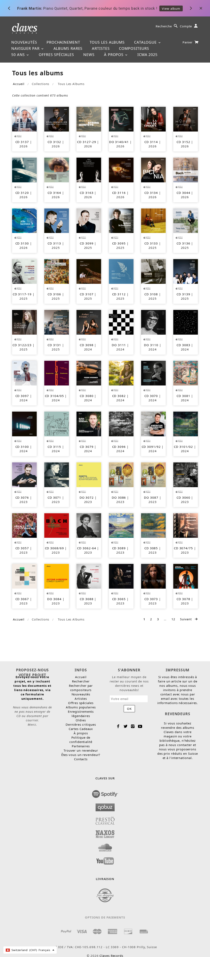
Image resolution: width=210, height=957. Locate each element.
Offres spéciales (56, 54)
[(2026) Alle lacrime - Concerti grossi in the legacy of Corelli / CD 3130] (24, 220)
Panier (188, 42)
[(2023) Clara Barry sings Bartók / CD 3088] (88, 576)
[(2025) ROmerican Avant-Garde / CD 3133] (153, 220)
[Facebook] (118, 726)
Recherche (164, 26)
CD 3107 (86, 294)
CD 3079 (86, 447)
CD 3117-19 (22, 294)
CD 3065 (119, 599)
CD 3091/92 (151, 447)
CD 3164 (54, 193)
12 (173, 619)
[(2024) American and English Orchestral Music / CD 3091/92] (153, 423)
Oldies (81, 720)
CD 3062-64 (86, 548)
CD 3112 (119, 294)
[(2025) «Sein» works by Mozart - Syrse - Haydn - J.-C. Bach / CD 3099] (88, 220)
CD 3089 (119, 548)
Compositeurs (134, 48)
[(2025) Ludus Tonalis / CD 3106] (56, 271)
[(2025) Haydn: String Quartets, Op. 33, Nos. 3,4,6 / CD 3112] (121, 271)
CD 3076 (22, 497)
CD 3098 (86, 345)
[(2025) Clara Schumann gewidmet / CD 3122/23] (24, 322)
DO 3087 (151, 497)
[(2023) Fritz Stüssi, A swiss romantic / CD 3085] (153, 525)
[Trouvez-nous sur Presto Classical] (105, 819)
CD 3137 (22, 142)
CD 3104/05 (54, 396)
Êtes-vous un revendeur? (80, 755)
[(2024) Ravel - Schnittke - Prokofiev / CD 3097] (24, 373)
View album (171, 8)
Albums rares (68, 48)
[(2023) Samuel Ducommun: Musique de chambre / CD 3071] (56, 474)
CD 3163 (86, 193)
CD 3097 (22, 396)
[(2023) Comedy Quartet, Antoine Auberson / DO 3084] (56, 576)
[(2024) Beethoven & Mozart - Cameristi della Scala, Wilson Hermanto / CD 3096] (121, 423)
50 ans (18, 54)
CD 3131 (54, 345)
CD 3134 (151, 193)
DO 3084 (54, 599)
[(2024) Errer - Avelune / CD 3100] (24, 423)
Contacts (81, 759)
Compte (186, 26)
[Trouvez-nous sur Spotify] (105, 793)
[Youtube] (140, 726)
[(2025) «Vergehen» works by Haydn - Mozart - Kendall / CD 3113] (56, 220)
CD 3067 (22, 599)
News (89, 54)
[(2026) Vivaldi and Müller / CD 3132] (56, 119)
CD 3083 (183, 345)
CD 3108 (151, 294)
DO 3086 (119, 497)
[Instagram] (133, 726)
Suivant (186, 619)
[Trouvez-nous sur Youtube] (105, 860)
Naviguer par (26, 48)
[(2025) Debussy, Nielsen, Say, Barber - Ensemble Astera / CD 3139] (185, 271)
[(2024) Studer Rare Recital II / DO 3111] (121, 322)
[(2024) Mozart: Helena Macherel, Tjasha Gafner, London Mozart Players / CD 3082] (121, 373)
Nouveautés (24, 42)
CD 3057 (22, 548)
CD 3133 (151, 243)
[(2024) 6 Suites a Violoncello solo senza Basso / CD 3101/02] (185, 423)
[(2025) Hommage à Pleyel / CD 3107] (88, 271)
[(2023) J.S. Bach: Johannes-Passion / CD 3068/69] (56, 525)
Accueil (18, 84)
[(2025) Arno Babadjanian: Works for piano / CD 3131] (56, 322)
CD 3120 (22, 193)
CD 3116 (119, 193)
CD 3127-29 (86, 142)
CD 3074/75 (183, 548)
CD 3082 (119, 396)
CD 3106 (54, 294)
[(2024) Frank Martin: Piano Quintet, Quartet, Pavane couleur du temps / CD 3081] (185, 373)
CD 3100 (22, 447)
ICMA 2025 (147, 54)
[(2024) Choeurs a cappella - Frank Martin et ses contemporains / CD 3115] (56, 423)
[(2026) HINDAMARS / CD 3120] (24, 170)
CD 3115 (54, 447)
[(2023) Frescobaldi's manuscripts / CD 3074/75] (185, 525)
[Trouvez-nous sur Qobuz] (105, 806)
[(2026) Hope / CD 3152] (185, 119)
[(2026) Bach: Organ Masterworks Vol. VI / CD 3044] (185, 170)
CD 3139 (183, 294)
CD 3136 (183, 243)
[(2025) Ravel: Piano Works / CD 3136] (185, 220)
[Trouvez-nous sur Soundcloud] (105, 846)
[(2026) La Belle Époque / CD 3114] (153, 119)
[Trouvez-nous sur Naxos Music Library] (105, 833)
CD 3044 (183, 193)
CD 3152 (183, 142)
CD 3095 (119, 243)
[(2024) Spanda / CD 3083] (185, 322)
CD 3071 (54, 497)
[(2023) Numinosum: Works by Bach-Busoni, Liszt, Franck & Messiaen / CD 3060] (185, 474)
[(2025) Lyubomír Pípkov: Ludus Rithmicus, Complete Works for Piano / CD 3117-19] (24, 271)
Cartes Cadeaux (81, 729)
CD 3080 (86, 396)
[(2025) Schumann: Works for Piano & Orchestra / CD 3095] (121, 220)
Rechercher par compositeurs (81, 687)
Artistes (101, 48)
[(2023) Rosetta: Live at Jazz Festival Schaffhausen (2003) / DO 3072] (88, 474)
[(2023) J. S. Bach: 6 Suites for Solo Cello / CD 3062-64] (88, 525)
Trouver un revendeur (81, 750)
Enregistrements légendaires (81, 713)
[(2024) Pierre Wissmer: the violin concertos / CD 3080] (88, 373)
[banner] (24, 28)
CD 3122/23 (22, 345)
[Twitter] (125, 726)
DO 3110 (151, 345)
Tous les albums (107, 42)
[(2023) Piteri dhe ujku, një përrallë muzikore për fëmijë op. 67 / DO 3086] (121, 474)
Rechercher (81, 681)
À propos (114, 54)
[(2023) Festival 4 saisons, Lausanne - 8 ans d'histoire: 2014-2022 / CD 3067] (24, 576)
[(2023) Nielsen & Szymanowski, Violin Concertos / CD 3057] (24, 525)
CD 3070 (151, 396)
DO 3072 (87, 497)
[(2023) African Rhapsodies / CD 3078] (185, 576)
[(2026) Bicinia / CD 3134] (153, 170)
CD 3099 (86, 243)
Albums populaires (81, 707)
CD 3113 (54, 243)
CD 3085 (151, 548)
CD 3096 (119, 447)
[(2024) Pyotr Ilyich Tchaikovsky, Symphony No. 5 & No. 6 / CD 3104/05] (56, 373)
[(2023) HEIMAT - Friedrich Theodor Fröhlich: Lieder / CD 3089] (121, 525)
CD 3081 (183, 396)
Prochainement (63, 42)
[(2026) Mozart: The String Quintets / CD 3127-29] (88, 119)
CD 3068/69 (54, 548)
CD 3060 (183, 497)
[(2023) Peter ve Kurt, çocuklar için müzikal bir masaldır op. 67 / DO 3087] (153, 474)
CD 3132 (54, 142)
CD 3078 (183, 599)
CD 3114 (151, 142)
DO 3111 (119, 345)
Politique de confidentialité (80, 739)
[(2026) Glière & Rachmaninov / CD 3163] (88, 170)
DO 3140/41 (119, 142)
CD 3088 (86, 599)
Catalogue (146, 42)
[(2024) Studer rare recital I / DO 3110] (153, 322)
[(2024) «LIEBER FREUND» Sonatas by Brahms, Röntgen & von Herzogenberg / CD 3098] (88, 322)
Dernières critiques (81, 724)
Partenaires (81, 746)
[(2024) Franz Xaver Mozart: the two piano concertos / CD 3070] (153, 373)
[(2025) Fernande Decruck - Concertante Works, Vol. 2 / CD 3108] (153, 271)
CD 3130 (22, 243)
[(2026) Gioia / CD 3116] (121, 170)
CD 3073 (151, 599)
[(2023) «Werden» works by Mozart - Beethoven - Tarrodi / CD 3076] (24, 474)
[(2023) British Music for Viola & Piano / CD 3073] (153, 576)
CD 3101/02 (183, 447)
